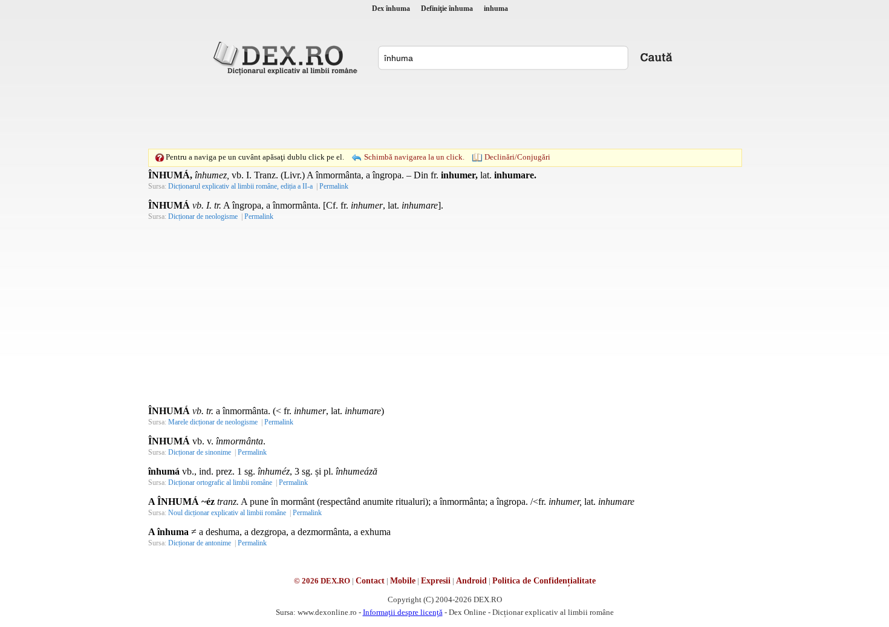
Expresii (436, 580)
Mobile (402, 580)
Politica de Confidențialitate (544, 580)
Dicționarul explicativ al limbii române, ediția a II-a (240, 186)
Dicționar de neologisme (203, 216)
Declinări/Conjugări (517, 156)
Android (471, 580)
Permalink (333, 186)
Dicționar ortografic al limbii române (220, 482)
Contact (370, 580)
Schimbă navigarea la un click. (414, 156)
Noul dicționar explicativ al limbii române (227, 512)
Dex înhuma (391, 8)
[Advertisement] (444, 112)
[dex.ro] (287, 57)
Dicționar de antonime (199, 543)
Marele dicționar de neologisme (213, 422)
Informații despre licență (403, 612)
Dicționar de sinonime (199, 452)
